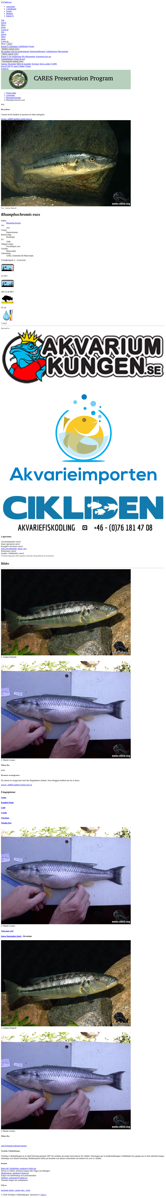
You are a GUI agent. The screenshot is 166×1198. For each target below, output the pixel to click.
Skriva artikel (45, 64)
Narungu (5, 818)
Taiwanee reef (7, 931)
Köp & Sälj (5, 66)
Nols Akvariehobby (14, 549)
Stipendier (12, 64)
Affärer (10, 54)
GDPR (54, 64)
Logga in (4, 30)
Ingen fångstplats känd (11, 936)
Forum (9, 11)
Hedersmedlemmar (37, 51)
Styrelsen (35, 64)
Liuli (3, 808)
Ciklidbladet (11, 9)
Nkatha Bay (6, 823)
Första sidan (11, 93)
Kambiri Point (7, 802)
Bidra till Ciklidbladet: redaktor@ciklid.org (18, 1168)
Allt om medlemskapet (20, 51)
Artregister (10, 6)
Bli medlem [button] (10, 119)
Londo (4, 813)
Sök (3, 21)
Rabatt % (10, 16)
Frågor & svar (19, 59)
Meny (3, 26)
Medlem (9, 13)
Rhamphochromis (13, 98)
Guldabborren (51, 51)
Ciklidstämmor (7, 59)
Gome (3, 797)
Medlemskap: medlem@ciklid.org (15, 1173)
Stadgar (4, 64)
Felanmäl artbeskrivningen (14, 1146)
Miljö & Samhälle (24, 64)
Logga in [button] (26, 119)
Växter (28, 66)
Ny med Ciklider (18, 66)
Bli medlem (6, 51)
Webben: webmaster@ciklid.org (14, 1178)
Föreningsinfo (12, 61)
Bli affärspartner (28, 56)
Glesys (43, 1195)
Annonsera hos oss (43, 56)
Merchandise (63, 51)
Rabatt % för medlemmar (11, 56)
